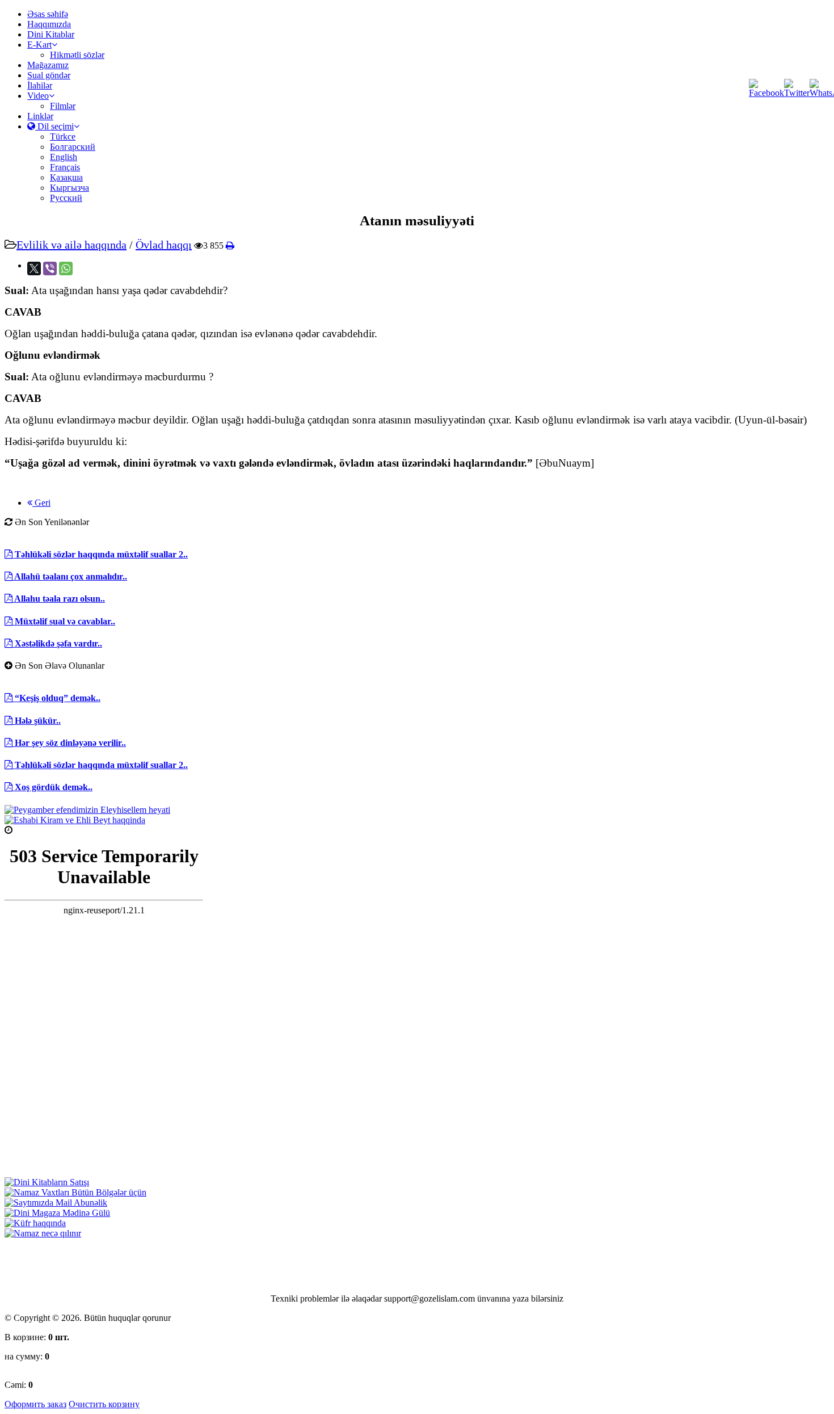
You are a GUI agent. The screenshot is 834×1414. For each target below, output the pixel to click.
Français (65, 167)
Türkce (62, 136)
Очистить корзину (104, 1404)
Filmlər (62, 106)
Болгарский (72, 147)
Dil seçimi (54, 126)
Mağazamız (48, 65)
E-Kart (39, 44)
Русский (66, 198)
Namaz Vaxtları (41, 830)
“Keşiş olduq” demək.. (56, 698)
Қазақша (66, 177)
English (63, 157)
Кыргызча (69, 187)
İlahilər (39, 85)
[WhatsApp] (66, 268)
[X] (34, 268)
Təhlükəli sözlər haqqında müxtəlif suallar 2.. (100, 554)
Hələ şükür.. (36, 720)
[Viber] (50, 268)
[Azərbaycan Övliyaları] (75, 820)
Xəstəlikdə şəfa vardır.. (57, 643)
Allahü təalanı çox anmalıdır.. (69, 576)
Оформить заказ (35, 1404)
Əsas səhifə (47, 14)
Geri (41, 502)
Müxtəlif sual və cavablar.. (63, 621)
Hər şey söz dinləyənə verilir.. (69, 743)
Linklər (40, 116)
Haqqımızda (49, 24)
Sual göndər (48, 75)
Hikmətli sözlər (77, 55)
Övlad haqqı (164, 244)
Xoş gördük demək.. (52, 787)
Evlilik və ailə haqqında (71, 244)
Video (38, 95)
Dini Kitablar (50, 34)
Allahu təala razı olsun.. (58, 598)
